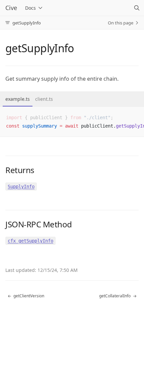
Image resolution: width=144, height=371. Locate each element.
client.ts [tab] (44, 99)
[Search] (136, 8)
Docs (30, 8)
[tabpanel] (72, 122)
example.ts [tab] (17, 99)
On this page (120, 23)
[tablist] (72, 99)
